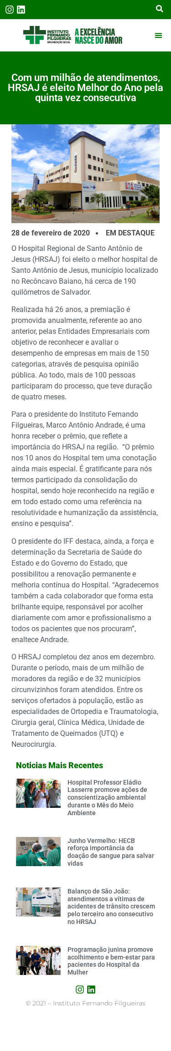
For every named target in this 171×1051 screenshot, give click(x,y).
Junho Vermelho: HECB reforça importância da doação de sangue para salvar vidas (110, 852)
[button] (159, 35)
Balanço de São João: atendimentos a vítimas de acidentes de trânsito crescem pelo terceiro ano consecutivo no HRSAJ (111, 906)
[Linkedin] (21, 9)
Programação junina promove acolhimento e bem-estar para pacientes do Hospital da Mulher (111, 961)
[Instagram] (9, 9)
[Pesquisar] (159, 9)
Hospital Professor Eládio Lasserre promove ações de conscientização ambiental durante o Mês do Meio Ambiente (107, 797)
